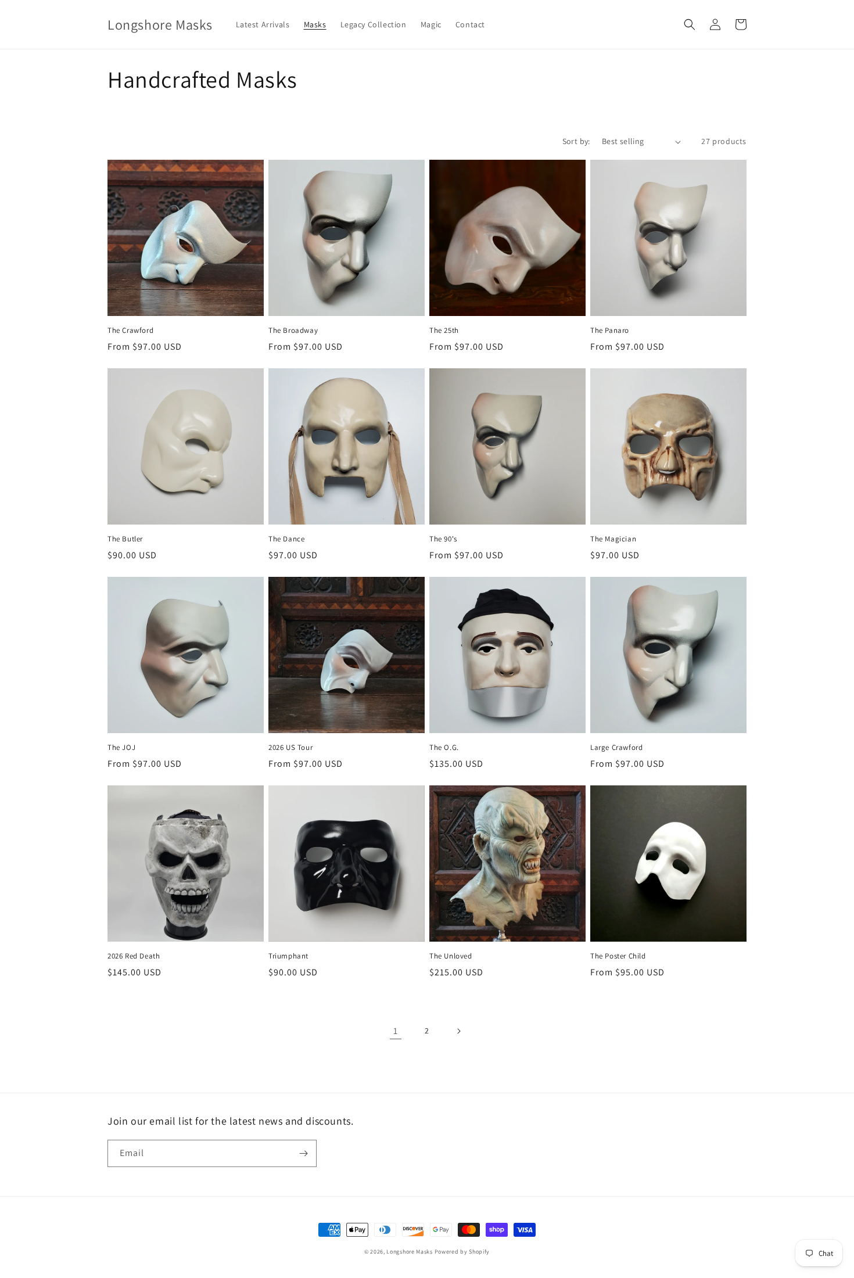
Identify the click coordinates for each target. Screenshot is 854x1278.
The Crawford (130, 330)
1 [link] (395, 1031)
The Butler (125, 539)
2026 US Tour (290, 747)
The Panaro (609, 330)
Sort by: (576, 141)
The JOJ (121, 747)
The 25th (444, 330)
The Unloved (450, 956)
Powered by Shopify (462, 1251)
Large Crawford (616, 747)
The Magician (613, 539)
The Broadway (293, 330)
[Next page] (458, 1031)
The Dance (286, 539)
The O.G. (444, 747)
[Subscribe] (303, 1153)
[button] (689, 24)
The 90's (443, 539)
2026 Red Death (133, 956)
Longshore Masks (409, 1251)
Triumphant (288, 956)
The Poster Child (618, 956)
